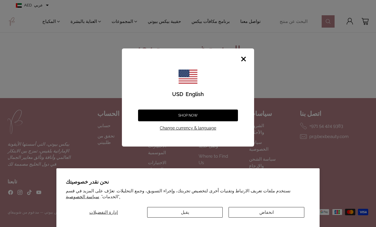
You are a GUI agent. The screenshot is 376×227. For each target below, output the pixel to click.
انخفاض (266, 212)
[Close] (243, 59)
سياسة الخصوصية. (93, 196)
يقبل (185, 212)
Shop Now (188, 115)
